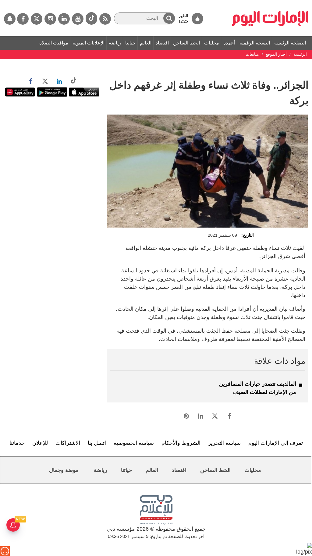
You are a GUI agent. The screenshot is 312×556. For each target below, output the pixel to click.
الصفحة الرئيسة (290, 42)
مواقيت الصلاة (53, 42)
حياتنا (130, 42)
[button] (169, 18)
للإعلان (40, 443)
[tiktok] (91, 18)
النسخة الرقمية (254, 42)
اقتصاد (162, 42)
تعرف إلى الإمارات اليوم (275, 443)
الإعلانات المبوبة (89, 42)
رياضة (115, 42)
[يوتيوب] (77, 19)
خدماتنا (17, 443)
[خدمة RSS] (105, 19)
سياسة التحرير (224, 443)
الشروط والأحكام (180, 443)
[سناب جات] (10, 19)
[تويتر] (36, 19)
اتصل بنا (97, 443)
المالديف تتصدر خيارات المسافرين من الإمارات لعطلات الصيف (257, 388)
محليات (211, 42)
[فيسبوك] (23, 19)
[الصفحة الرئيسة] (270, 3)
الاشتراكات (67, 443)
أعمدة (229, 42)
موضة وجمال (64, 470)
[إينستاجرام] (50, 19)
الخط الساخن (186, 42)
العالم (145, 42)
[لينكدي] (64, 19)
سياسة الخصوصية (134, 443)
